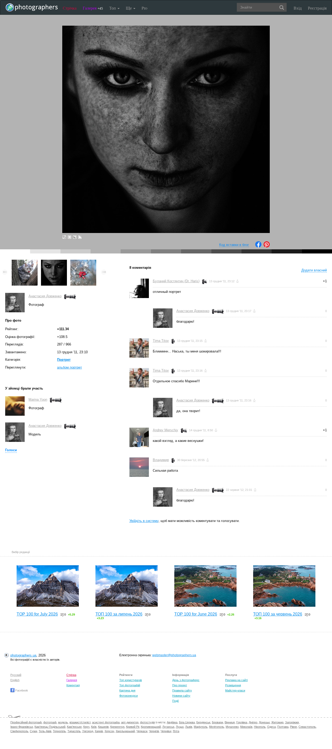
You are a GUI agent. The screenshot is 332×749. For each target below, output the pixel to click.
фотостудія (147, 722)
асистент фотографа (106, 722)
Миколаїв (246, 726)
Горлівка (241, 722)
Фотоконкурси (128, 695)
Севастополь (307, 726)
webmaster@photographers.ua (174, 655)
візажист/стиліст (80, 722)
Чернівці (166, 731)
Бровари (217, 722)
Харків (99, 731)
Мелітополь (216, 726)
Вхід (298, 8)
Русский (15, 674)
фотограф (50, 722)
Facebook (21, 690)
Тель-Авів (45, 731)
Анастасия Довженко (45, 296)
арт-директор (130, 722)
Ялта (176, 731)
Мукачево (232, 726)
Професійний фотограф (26, 722)
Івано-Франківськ (21, 726)
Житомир (277, 722)
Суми (33, 731)
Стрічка (70, 8)
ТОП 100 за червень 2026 (277, 614)
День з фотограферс (185, 680)
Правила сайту (182, 690)
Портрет (64, 360)
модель (63, 722)
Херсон (109, 731)
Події (175, 700)
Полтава (282, 726)
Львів (188, 726)
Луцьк (180, 726)
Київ (93, 726)
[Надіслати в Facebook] (258, 246)
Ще (129, 8)
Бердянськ (203, 722)
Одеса (271, 726)
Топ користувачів (130, 680)
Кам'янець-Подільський (49, 726)
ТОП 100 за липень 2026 (118, 614)
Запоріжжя (292, 722)
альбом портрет (69, 367)
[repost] (83, 262)
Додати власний (314, 270)
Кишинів (103, 726)
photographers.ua (23, 655)
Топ (113, 8)
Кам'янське (74, 726)
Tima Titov (161, 341)
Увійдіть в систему (143, 521)
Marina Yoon (38, 399)
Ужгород (87, 731)
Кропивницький (151, 726)
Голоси (11, 450)
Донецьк (264, 722)
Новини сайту (181, 695)
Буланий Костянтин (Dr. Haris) (176, 281)
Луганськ (168, 726)
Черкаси (141, 731)
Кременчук (117, 726)
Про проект (179, 685)
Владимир (161, 460)
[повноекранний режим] (80, 237)
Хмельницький (125, 731)
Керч (86, 726)
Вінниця (230, 722)
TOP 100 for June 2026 (195, 614)
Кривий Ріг (132, 726)
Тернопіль (59, 731)
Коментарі (73, 685)
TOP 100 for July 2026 (37, 614)
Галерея (93, 8)
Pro (144, 8)
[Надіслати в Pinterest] (267, 246)
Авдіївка (172, 722)
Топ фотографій (129, 685)
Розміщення (233, 685)
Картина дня (127, 690)
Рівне (293, 726)
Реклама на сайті (236, 680)
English (14, 680)
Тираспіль (74, 731)
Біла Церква (187, 722)
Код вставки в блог (234, 245)
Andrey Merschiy (165, 430)
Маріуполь (201, 726)
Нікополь (260, 726)
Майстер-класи (235, 690)
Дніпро (253, 722)
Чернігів (154, 731)
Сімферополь (19, 731)
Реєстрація (317, 8)
